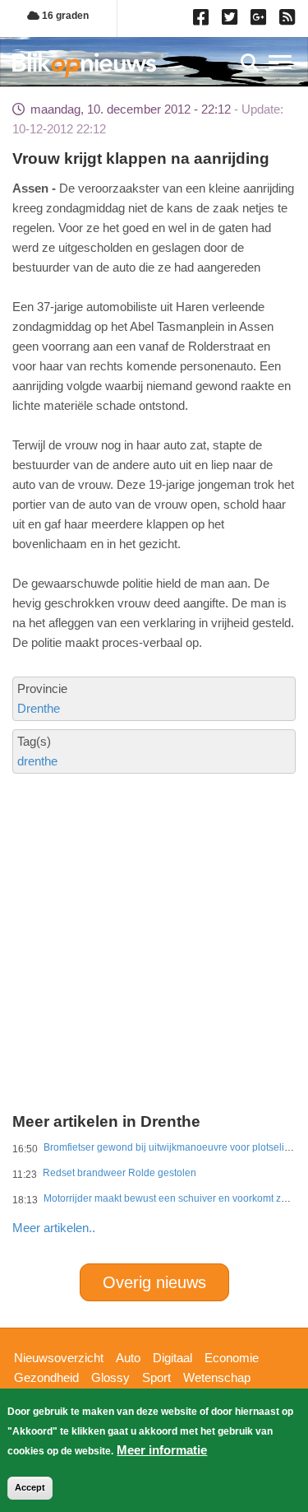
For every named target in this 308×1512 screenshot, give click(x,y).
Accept (30, 1487)
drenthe (37, 761)
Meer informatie (162, 1450)
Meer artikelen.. (53, 1228)
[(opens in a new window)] (203, 20)
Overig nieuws (154, 1282)
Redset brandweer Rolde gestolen (119, 1173)
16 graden (64, 15)
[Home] (84, 64)
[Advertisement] (154, 884)
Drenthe (38, 708)
